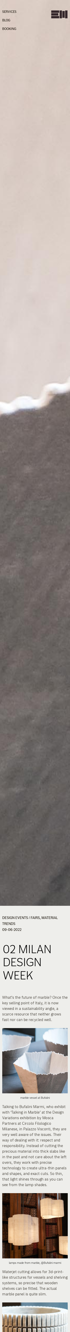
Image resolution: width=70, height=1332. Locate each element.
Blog (6, 20)
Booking (9, 29)
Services (9, 12)
